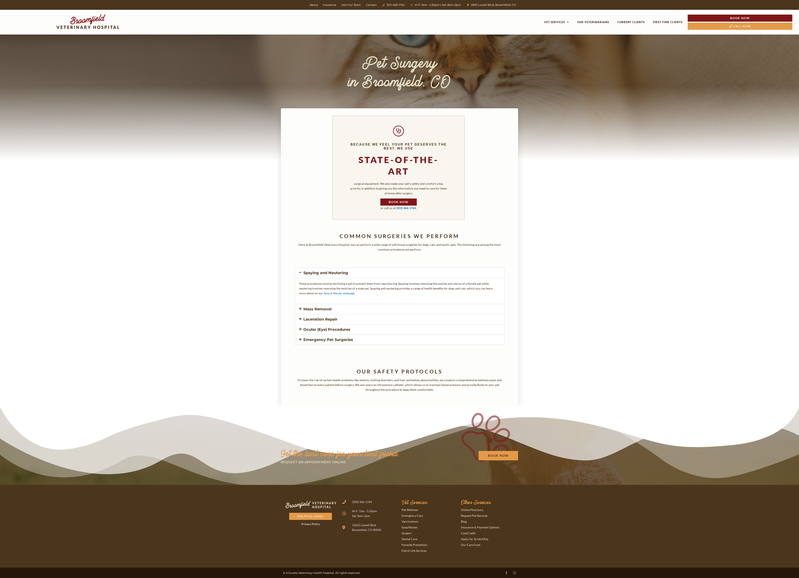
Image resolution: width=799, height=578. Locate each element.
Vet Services (554, 22)
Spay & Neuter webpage (339, 293)
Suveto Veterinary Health (305, 572)
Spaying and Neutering (325, 273)
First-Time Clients (667, 22)
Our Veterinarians (593, 22)
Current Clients (631, 22)
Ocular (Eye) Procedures (326, 329)
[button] (399, 273)
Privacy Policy (310, 524)
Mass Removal (317, 309)
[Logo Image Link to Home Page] (87, 21)
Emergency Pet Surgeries (328, 339)
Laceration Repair (320, 319)
